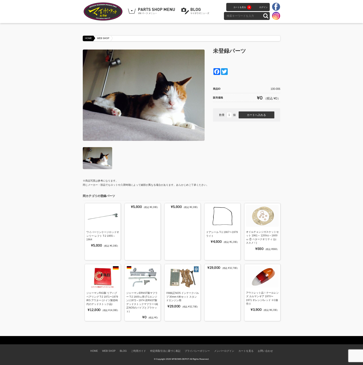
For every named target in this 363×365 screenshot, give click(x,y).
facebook (276, 7)
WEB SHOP (103, 38)
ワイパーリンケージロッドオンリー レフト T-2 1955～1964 (102, 236)
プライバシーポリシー (197, 350)
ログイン (263, 7)
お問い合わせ (265, 350)
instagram (276, 16)
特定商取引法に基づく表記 (165, 350)
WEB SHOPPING (152, 11)
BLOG (196, 11)
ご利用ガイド (138, 350)
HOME (88, 38)
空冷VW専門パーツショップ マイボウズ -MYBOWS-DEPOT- (104, 11)
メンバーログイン (224, 350)
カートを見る (241, 7)
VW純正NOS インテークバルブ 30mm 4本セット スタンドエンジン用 (182, 297)
